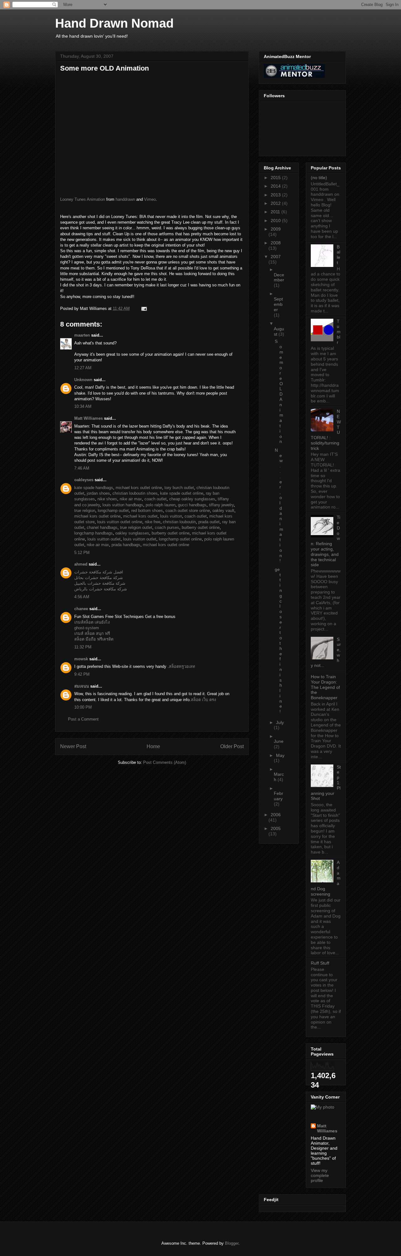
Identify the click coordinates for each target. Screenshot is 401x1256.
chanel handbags (102, 527)
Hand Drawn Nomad (114, 23)
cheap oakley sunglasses (192, 499)
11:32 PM (82, 647)
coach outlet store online (187, 510)
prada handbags (126, 544)
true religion (84, 510)
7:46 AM (81, 468)
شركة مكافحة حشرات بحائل (98, 577)
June (279, 741)
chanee (81, 608)
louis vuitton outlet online (119, 521)
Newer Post (73, 746)
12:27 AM (82, 367)
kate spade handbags (93, 487)
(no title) (319, 177)
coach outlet (155, 499)
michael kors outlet (140, 516)
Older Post (232, 746)
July (280, 722)
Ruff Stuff (320, 963)
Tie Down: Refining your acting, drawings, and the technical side (325, 541)
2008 (276, 242)
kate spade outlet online (181, 493)
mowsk (81, 659)
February (278, 796)
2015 (276, 177)
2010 (276, 220)
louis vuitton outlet (104, 539)
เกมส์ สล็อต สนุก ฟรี (92, 633)
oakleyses (83, 479)
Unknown (83, 379)
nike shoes (107, 499)
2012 (276, 203)
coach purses (167, 527)
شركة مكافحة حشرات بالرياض (100, 589)
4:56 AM (81, 596)
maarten (82, 335)
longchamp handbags (93, 533)
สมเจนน (82, 686)
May (280, 755)
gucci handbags (192, 505)
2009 (276, 229)
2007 (276, 256)
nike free (152, 521)
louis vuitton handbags (122, 505)
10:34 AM (82, 406)
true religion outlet (136, 527)
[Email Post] (143, 308)
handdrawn (125, 199)
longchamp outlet (113, 510)
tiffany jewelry (221, 505)
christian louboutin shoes (135, 493)
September (278, 304)
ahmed (80, 564)
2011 (276, 211)
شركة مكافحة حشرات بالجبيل (99, 583)
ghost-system (86, 627)
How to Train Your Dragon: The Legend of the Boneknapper (325, 687)
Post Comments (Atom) (164, 762)
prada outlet (209, 521)
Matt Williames (88, 418)
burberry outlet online (201, 527)
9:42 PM (82, 674)
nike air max (131, 499)
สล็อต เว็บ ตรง (203, 699)
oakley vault (223, 510)
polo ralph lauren (160, 505)
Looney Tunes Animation (82, 199)
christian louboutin (179, 521)
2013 (276, 194)
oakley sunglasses (132, 533)
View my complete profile (320, 1175)
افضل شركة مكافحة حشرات (98, 572)
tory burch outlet (179, 487)
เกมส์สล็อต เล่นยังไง (92, 622)
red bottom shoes (147, 510)
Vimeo (150, 199)
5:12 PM (82, 552)
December (279, 277)
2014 (276, 186)
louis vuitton (171, 516)
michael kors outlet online (139, 487)
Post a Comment (83, 719)
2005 (276, 828)
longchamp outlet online (180, 539)
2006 (276, 814)
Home (153, 746)
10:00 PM (83, 707)
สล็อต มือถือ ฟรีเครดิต (93, 639)
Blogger (231, 1243)
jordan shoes (98, 493)
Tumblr (339, 332)
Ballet (338, 254)
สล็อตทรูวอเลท (182, 666)
